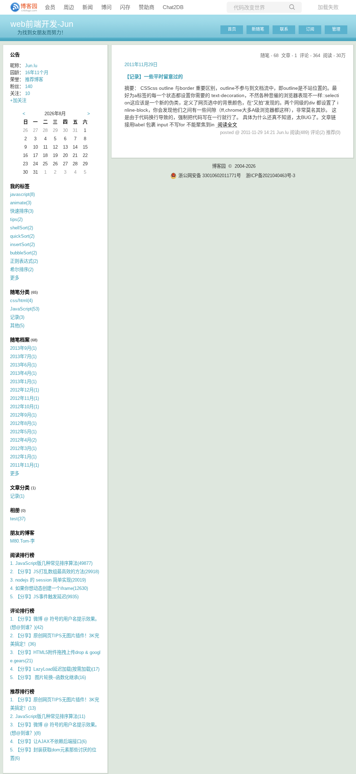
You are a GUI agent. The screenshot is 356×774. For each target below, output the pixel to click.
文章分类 (20, 487)
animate (20, 202)
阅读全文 (227, 124)
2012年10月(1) (24, 406)
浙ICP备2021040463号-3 (270, 175)
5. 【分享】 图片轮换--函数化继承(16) (48, 677)
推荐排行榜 (22, 691)
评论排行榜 (22, 611)
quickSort (22, 236)
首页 (232, 29)
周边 (69, 7)
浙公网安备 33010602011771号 (209, 175)
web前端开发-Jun (41, 24)
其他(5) (17, 325)
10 (27, 93)
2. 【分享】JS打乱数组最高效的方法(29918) (54, 571)
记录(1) (17, 496)
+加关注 (18, 100)
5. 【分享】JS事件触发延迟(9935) (44, 596)
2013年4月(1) (23, 373)
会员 (50, 7)
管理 (336, 29)
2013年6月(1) (23, 365)
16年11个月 (36, 72)
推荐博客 (34, 79)
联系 (284, 29)
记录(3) (17, 317)
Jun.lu (31, 65)
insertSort (22, 244)
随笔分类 (20, 292)
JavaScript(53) (24, 308)
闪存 (125, 7)
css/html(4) (21, 300)
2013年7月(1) (23, 356)
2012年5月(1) (23, 431)
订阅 (310, 29)
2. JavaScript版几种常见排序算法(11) (47, 716)
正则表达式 (24, 261)
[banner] (21, 7)
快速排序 (21, 211)
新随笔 (258, 29)
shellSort (21, 227)
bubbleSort (23, 252)
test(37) (17, 518)
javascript (22, 194)
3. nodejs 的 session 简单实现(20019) (48, 580)
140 (28, 86)
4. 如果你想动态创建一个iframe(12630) (49, 588)
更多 (14, 278)
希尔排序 (21, 269)
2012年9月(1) (23, 415)
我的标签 (20, 186)
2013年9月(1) (23, 348)
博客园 (219, 166)
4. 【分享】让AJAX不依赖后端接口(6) (48, 741)
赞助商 (146, 7)
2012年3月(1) (23, 448)
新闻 (87, 7)
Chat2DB (173, 7)
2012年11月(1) (24, 398)
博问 (106, 7)
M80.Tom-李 (22, 541)
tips (16, 219)
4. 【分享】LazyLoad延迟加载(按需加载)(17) (54, 669)
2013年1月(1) (23, 381)
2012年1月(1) (23, 456)
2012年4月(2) (23, 440)
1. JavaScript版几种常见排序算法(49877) (51, 563)
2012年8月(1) (23, 423)
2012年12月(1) (24, 390)
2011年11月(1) (24, 465)
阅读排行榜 (22, 555)
